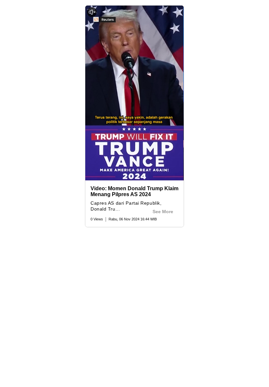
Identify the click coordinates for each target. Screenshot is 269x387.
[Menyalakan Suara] (92, 12)
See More (163, 211)
